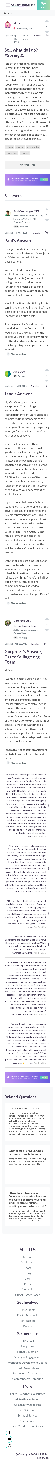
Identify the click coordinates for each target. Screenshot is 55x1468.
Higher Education (27, 1351)
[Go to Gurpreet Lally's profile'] (8, 630)
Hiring (27, 1273)
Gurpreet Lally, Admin (22, 952)
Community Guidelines (27, 1404)
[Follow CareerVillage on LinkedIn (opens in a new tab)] (9, 1439)
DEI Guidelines (28, 1410)
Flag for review (17, 354)
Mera (30, 836)
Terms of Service (27, 1415)
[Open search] (33, 4)
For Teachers (27, 1320)
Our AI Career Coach (27, 1295)
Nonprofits (27, 1346)
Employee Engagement (27, 1357)
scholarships (33, 147)
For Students (27, 1310)
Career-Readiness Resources (27, 1393)
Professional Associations (27, 1373)
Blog (27, 1278)
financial (25, 153)
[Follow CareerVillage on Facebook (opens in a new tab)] (9, 1433)
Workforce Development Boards (27, 1362)
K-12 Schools (27, 1341)
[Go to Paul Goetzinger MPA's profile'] (8, 220)
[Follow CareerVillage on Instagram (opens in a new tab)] (9, 1446)
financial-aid (11, 153)
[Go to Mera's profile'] (8, 28)
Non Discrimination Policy (27, 1426)
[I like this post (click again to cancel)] (46, 21)
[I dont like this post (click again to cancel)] (46, 220)
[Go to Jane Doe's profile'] (8, 377)
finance (19, 147)
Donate (27, 1326)
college (9, 147)
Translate (37, 35)
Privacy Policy (27, 1421)
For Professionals (27, 1315)
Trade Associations (27, 1368)
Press (27, 1284)
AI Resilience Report (27, 1399)
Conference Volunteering (27, 1378)
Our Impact (27, 1262)
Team (27, 1267)
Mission (27, 1257)
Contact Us (27, 1289)
